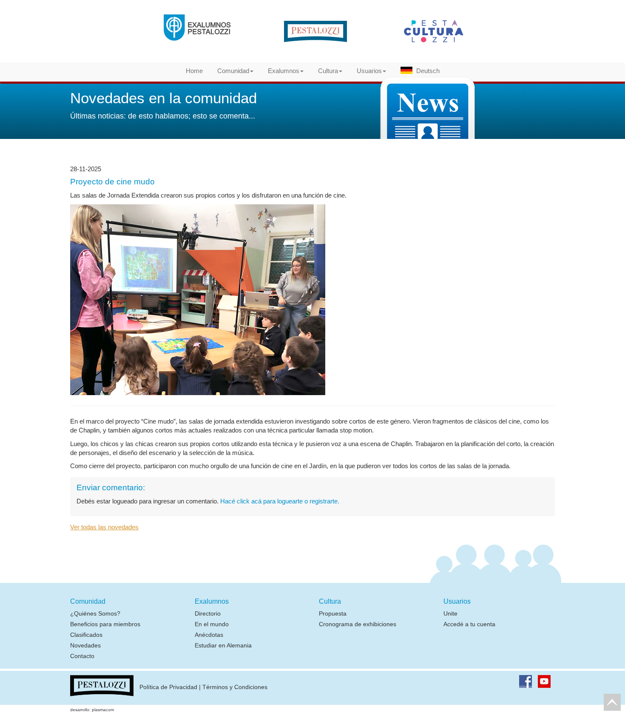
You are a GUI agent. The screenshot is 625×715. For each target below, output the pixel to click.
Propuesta (333, 613)
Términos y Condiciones (234, 687)
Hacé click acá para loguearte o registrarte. (279, 501)
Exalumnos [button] (283, 70)
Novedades (85, 645)
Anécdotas (209, 634)
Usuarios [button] (369, 70)
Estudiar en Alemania (223, 645)
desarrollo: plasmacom (92, 709)
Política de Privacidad (168, 687)
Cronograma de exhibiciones (357, 624)
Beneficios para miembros (105, 624)
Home (194, 70)
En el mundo (212, 624)
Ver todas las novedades (104, 527)
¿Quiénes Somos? (95, 613)
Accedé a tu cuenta (469, 624)
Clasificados (86, 634)
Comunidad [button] (233, 70)
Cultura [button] (328, 70)
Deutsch (428, 70)
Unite (450, 613)
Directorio (208, 613)
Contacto (82, 656)
